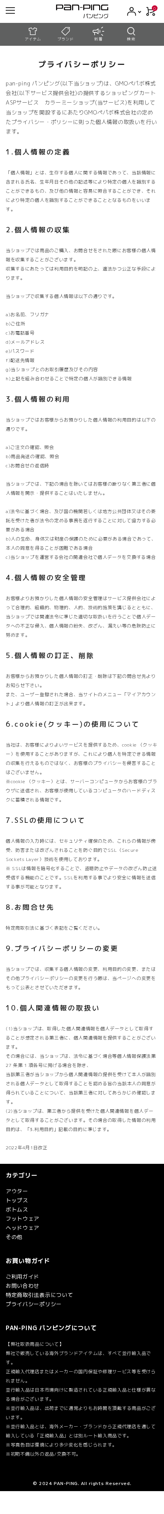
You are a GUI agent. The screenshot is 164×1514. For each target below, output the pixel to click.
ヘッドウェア (22, 1227)
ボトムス (17, 1209)
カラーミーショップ (70, 102)
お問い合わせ (22, 1285)
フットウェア (22, 1218)
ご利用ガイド (22, 1276)
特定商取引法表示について (39, 1294)
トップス (17, 1200)
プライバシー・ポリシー (42, 121)
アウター (17, 1191)
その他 (14, 1236)
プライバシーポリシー (34, 1304)
